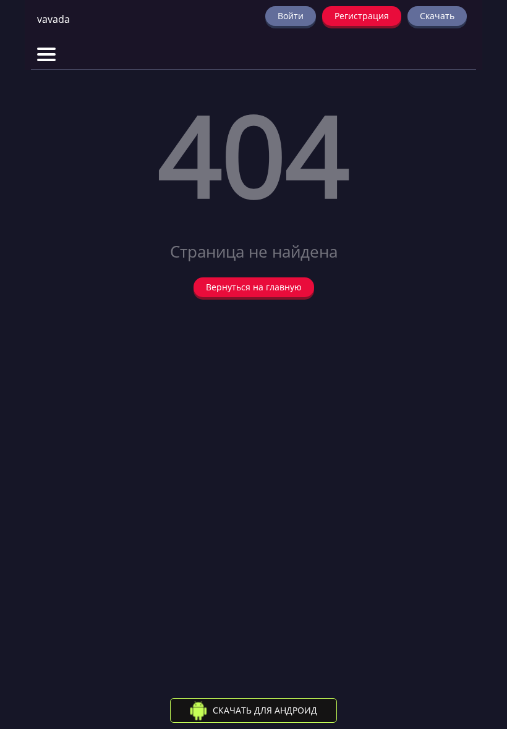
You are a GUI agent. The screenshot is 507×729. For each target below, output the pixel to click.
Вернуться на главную (254, 287)
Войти (291, 16)
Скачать (437, 16)
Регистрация (361, 16)
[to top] (479, 655)
